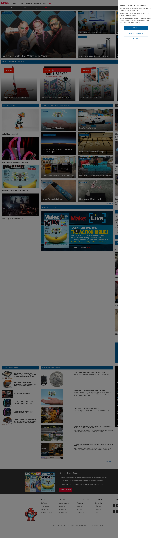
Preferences (136, 38)
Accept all (136, 28)
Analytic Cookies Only (136, 33)
